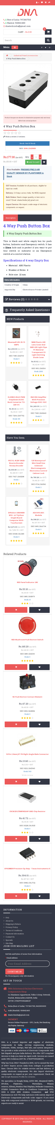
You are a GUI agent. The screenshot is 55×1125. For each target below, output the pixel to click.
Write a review (10, 137)
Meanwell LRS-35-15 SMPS (16, 343)
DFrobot (4, 1084)
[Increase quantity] (40, 156)
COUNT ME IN (15, 971)
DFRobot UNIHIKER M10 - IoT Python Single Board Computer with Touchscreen (16, 517)
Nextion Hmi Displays (25, 1086)
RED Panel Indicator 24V (27, 582)
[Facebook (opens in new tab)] (42, 47)
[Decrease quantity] (32, 156)
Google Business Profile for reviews (20, 1077)
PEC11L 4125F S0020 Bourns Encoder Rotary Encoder (16, 463)
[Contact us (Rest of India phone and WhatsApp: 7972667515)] (5, 20)
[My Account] (37, 2)
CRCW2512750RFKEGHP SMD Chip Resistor (27, 811)
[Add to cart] (16, 610)
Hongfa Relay (22, 1081)
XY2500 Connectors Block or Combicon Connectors (24, 1089)
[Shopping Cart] (46, 2)
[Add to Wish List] (44, 162)
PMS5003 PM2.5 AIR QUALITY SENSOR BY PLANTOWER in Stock (25, 172)
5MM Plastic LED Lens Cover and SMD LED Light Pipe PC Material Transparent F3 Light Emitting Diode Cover (38, 350)
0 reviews (21, 137)
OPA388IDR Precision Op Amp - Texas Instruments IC (27, 868)
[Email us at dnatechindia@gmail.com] (4, 26)
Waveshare (37, 1084)
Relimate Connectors (44, 1086)
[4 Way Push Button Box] (27, 88)
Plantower (17, 1084)
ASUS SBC (33, 1081)
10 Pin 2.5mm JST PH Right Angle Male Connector (27, 754)
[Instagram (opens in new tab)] (50, 47)
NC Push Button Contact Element (27, 697)
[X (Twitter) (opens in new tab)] (46, 47)
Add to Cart (34, 162)
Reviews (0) (16, 299)
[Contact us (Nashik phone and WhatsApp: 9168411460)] (5, 23)
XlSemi (12, 1086)
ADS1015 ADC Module (38, 513)
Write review (27, 775)
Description (10, 218)
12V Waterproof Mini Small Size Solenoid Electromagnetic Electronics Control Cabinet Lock (38, 466)
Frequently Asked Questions (28, 310)
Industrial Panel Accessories (26, 55)
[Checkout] (49, 2)
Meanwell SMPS (46, 1081)
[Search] (48, 40)
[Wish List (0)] (42, 2)
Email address (12, 958)
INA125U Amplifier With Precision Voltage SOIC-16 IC (38, 399)
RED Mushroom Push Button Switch (27, 639)
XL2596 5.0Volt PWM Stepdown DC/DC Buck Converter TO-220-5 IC (16, 401)
